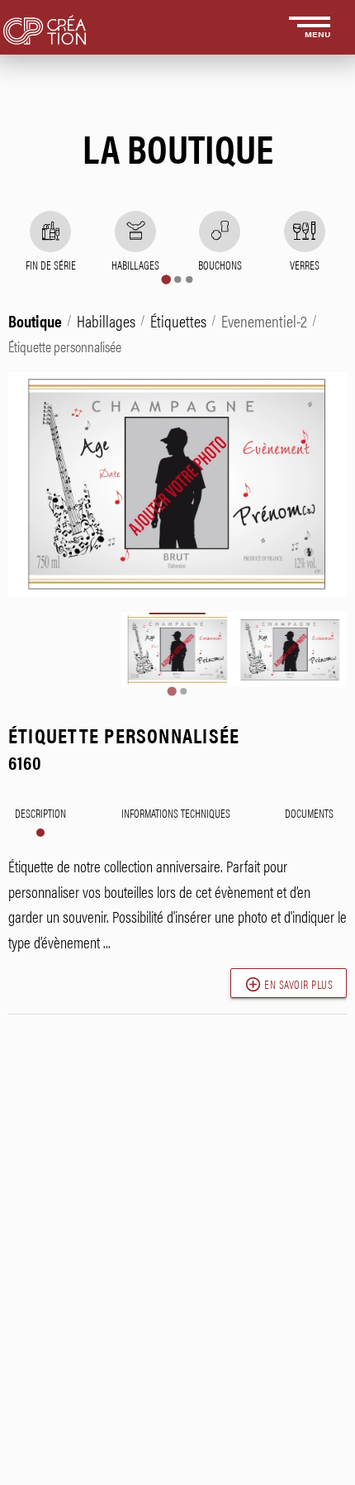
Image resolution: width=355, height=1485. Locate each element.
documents (309, 813)
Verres (305, 264)
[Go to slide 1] (171, 690)
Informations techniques (175, 813)
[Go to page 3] (189, 279)
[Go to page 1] (165, 279)
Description (40, 813)
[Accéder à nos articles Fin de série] (50, 231)
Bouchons (220, 264)
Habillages (135, 264)
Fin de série (51, 264)
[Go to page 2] (177, 279)
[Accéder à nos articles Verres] (304, 231)
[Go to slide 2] (183, 691)
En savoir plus (289, 984)
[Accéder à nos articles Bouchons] (219, 231)
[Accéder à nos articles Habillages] (135, 231)
